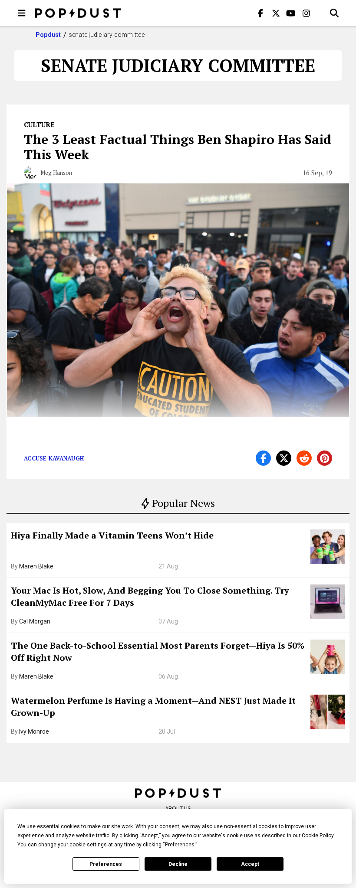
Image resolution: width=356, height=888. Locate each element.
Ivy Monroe (34, 731)
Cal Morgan (34, 621)
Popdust (48, 34)
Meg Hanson (56, 172)
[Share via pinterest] (324, 458)
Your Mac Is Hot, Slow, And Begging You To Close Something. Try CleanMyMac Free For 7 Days (150, 596)
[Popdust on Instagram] (306, 13)
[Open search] (334, 13)
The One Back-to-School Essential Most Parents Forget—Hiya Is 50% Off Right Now (157, 651)
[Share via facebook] (263, 458)
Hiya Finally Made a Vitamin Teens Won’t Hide (112, 535)
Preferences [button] (179, 845)
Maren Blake (36, 566)
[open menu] (22, 13)
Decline (178, 864)
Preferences (105, 864)
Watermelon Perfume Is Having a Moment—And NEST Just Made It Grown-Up (153, 706)
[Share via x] (283, 458)
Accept (250, 864)
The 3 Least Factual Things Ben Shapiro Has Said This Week (177, 147)
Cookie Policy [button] (317, 835)
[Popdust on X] (275, 13)
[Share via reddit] (304, 458)
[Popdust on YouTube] (290, 13)
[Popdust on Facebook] (260, 13)
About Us (178, 808)
